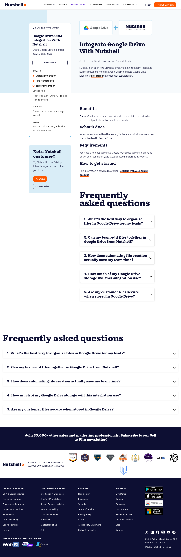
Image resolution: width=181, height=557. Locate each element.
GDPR (81, 519)
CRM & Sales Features (13, 493)
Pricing (6, 530)
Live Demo (121, 493)
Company (120, 504)
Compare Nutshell (49, 514)
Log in (148, 4)
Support (83, 488)
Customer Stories (124, 519)
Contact (119, 499)
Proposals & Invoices (13, 509)
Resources (83, 499)
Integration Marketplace (52, 493)
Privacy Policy (84, 514)
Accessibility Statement (89, 524)
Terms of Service (86, 509)
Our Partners (122, 509)
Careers (119, 530)
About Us (121, 488)
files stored (97, 75)
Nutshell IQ (8, 514)
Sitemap (167, 546)
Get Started (50, 62)
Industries (45, 519)
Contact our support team (45, 111)
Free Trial (40, 179)
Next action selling (49, 509)
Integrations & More (53, 488)
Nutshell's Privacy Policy (49, 126)
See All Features (10, 524)
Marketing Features (12, 499)
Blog (118, 524)
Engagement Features (13, 504)
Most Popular (40, 95)
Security (82, 504)
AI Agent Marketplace (51, 499)
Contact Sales (42, 186)
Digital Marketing (49, 524)
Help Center (84, 493)
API (42, 530)
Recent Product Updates (52, 504)
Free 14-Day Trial (165, 4)
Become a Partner (124, 514)
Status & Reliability (87, 530)
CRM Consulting (10, 519)
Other (53, 95)
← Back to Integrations (45, 28)
